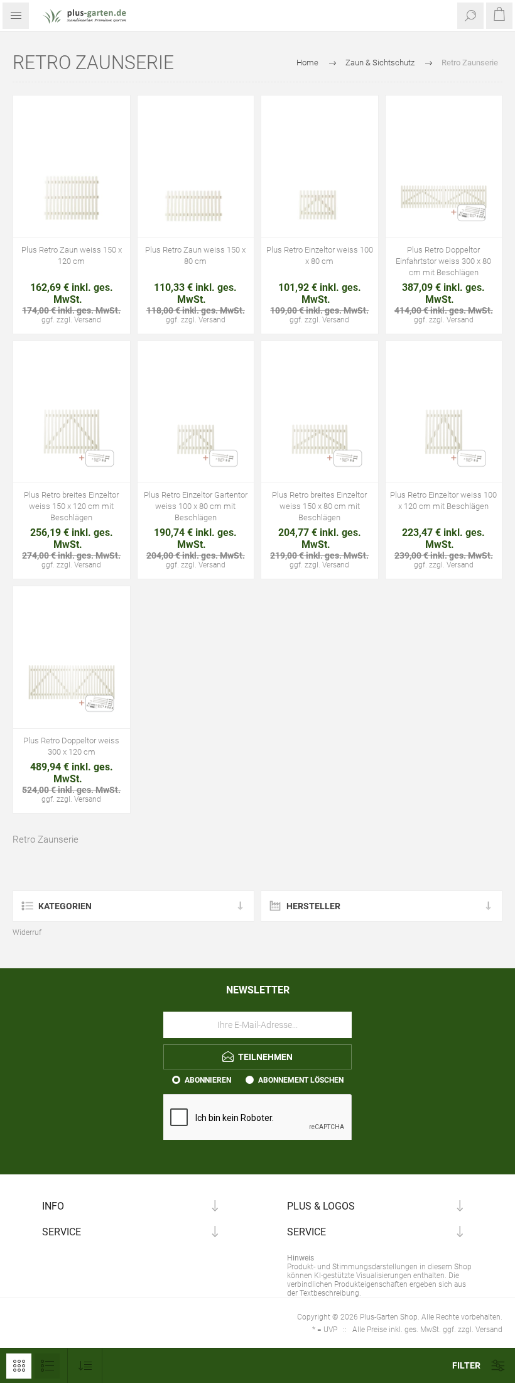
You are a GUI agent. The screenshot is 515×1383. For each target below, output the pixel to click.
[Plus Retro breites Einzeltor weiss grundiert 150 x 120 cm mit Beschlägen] (71, 424)
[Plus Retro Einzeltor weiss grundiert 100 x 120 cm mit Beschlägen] (444, 424)
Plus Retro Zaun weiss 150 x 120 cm (71, 255)
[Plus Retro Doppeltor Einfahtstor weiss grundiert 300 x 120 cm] (71, 669)
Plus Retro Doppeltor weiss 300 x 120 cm (71, 746)
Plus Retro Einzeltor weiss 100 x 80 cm (319, 255)
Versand (87, 319)
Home (307, 62)
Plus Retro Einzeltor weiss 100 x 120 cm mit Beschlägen (443, 500)
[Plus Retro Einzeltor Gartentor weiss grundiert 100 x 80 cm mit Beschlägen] (196, 424)
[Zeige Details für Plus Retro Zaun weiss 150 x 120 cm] (71, 179)
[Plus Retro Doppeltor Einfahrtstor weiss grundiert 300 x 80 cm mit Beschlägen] (444, 179)
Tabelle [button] (18, 1366)
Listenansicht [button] (47, 1366)
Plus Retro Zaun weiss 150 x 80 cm (195, 255)
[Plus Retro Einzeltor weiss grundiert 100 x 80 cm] (319, 179)
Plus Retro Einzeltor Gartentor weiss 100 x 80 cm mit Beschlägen (195, 506)
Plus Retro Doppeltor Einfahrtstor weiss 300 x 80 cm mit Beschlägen (443, 261)
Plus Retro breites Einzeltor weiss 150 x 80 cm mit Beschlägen (319, 506)
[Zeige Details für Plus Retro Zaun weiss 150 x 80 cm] (196, 179)
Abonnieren (208, 1080)
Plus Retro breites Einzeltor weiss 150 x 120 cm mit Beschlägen (71, 506)
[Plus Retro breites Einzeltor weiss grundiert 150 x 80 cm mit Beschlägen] (319, 424)
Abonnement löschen (301, 1080)
